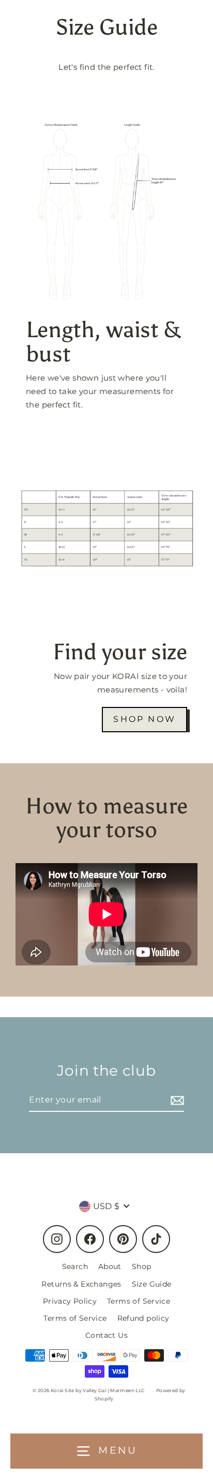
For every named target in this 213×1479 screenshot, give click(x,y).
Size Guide (152, 1284)
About (109, 1266)
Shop (141, 1266)
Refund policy (143, 1318)
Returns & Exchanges (81, 1284)
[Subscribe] (176, 1100)
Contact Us (106, 1335)
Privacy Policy (70, 1301)
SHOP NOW (144, 719)
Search (75, 1266)
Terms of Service (138, 1301)
